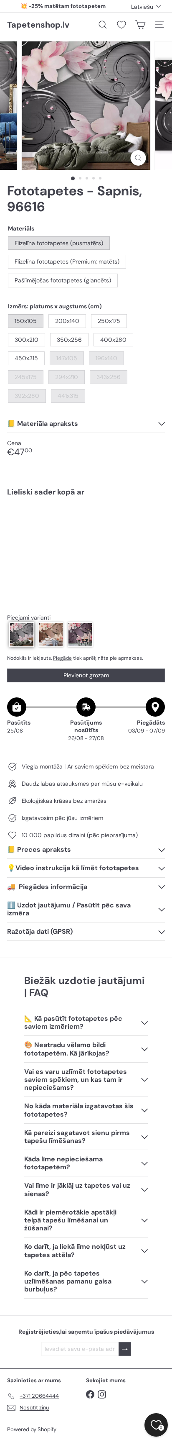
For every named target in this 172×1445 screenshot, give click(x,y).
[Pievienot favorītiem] (154, 520)
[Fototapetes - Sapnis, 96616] (86, 532)
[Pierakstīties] (125, 1349)
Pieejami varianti (29, 617)
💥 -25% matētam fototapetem (63, 6)
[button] (21, 634)
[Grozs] (140, 25)
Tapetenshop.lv (38, 25)
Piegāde (62, 658)
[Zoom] (138, 158)
